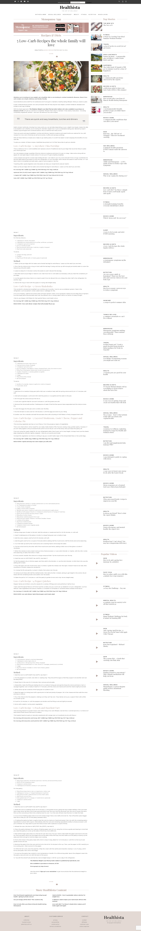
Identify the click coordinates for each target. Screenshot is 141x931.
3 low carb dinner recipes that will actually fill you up (38, 304)
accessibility (55, 922)
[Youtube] (24, 1)
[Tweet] (47, 56)
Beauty (76, 14)
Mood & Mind (103, 14)
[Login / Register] (122, 1)
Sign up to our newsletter (48, 871)
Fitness (84, 14)
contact (84, 920)
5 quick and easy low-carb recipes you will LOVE (37, 441)
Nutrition (92, 14)
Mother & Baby (40, 14)
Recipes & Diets (51, 35)
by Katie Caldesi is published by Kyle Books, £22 (55, 860)
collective (26, 920)
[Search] (119, 1)
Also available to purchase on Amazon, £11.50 (44, 863)
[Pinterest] (27, 1)
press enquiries (84, 926)
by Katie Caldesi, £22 (47, 109)
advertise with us (26, 924)
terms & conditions (55, 926)
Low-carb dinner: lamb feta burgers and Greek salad (38, 594)
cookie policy (55, 924)
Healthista (118, 922)
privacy (55, 920)
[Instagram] (21, 1)
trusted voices (26, 922)
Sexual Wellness (54, 14)
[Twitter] (15, 1)
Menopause (67, 14)
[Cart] (126, 1)
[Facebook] (18, 1)
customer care (84, 924)
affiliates (84, 922)
